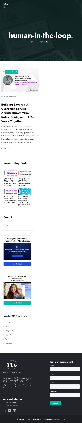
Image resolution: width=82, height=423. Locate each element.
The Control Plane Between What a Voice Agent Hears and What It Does (10, 199)
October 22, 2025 (11, 72)
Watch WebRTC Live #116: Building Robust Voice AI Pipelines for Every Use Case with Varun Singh (24, 201)
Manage (8, 343)
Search (8, 217)
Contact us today (10, 402)
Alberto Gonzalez (10, 96)
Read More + (5, 149)
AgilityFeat (43, 419)
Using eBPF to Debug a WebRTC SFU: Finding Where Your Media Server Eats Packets (10, 181)
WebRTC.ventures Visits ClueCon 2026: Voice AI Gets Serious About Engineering (24, 181)
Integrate (9, 330)
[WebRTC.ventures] (5, 5)
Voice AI (8, 335)
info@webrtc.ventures (10, 405)
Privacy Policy (60, 419)
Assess (8, 322)
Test (7, 339)
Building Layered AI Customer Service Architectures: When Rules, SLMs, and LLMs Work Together (17, 112)
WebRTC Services (15, 316)
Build (7, 326)
